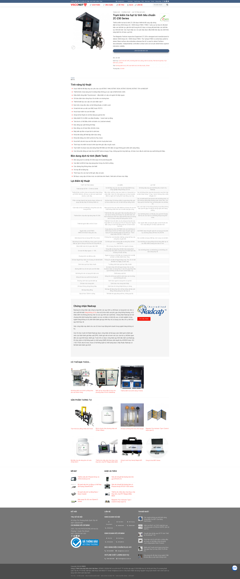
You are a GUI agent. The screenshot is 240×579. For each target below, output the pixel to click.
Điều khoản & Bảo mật (93, 575)
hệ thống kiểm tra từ (121, 65)
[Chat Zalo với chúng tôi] (234, 568)
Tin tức (73, 575)
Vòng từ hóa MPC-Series (153, 460)
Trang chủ (116, 12)
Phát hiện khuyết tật (158, 60)
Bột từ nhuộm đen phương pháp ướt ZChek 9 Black (106, 429)
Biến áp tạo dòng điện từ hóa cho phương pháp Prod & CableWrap (106, 391)
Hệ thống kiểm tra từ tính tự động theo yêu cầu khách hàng (82, 391)
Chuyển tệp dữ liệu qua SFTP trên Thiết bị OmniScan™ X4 (156, 534)
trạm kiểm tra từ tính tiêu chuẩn (137, 65)
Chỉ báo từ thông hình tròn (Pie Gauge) (132, 428)
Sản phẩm (96, 5)
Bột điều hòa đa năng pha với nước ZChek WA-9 (81, 461)
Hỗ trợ (121, 5)
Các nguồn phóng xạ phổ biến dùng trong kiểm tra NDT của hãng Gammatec (155, 519)
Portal (152, 1)
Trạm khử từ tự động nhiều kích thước (82, 428)
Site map (147, 1)
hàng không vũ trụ (91, 312)
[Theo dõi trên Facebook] (163, 1)
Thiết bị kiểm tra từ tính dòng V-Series (132, 391)
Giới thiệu (130, 1)
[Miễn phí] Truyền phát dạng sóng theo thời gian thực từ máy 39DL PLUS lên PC (156, 549)
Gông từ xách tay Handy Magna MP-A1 (131, 461)
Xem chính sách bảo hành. (82, 573)
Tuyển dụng (137, 1)
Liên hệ (139, 5)
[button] (120, 1)
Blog (131, 5)
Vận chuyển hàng (121, 575)
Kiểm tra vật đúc (148, 60)
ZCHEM (122, 68)
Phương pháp (126, 12)
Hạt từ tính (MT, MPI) (138, 12)
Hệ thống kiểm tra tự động (137, 60)
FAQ (142, 1)
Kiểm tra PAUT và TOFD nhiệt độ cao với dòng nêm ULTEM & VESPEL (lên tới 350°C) (156, 527)
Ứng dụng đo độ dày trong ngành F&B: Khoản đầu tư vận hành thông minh (156, 556)
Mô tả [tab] (73, 79)
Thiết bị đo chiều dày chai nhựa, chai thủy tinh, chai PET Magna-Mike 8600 (107, 461)
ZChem (121, 62)
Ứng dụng (109, 5)
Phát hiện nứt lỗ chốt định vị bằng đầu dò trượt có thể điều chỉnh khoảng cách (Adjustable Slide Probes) (156, 541)
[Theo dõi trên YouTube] (168, 1)
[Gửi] (167, 4)
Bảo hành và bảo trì (107, 575)
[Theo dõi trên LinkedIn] (166, 1)
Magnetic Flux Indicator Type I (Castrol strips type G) (157, 429)
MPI (128, 65)
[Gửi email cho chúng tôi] (164, 1)
